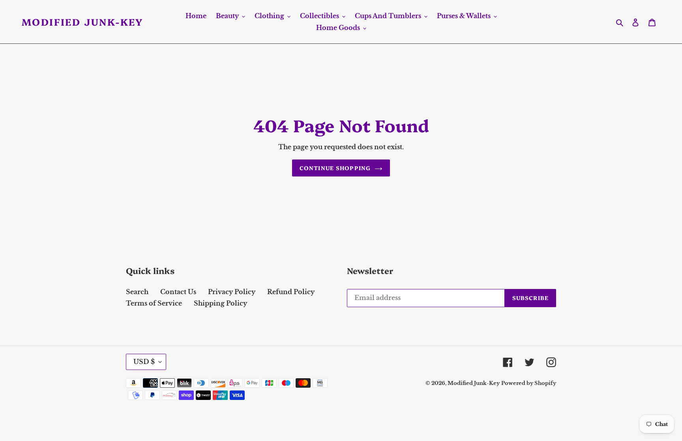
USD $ (144, 362)
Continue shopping (335, 168)
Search (137, 292)
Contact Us (178, 292)
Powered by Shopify (528, 383)
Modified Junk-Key (82, 22)
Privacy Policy (231, 292)
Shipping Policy (220, 303)
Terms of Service (154, 303)
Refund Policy (291, 292)
